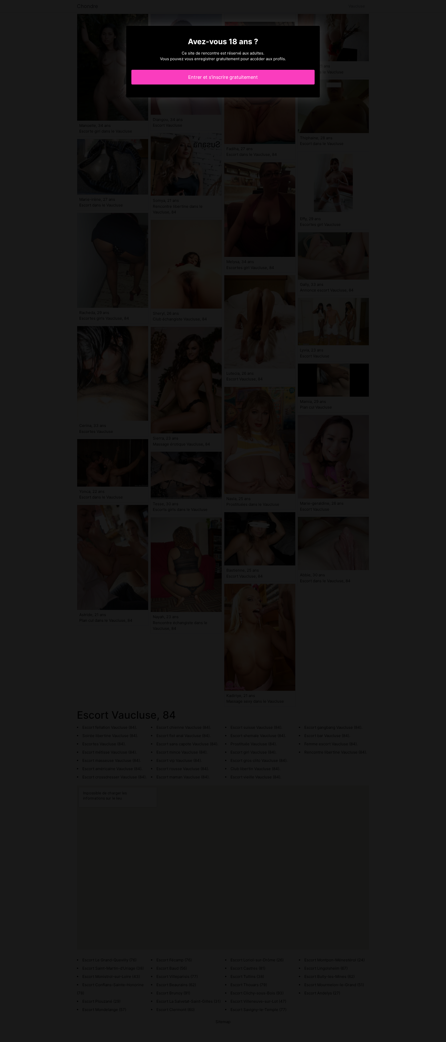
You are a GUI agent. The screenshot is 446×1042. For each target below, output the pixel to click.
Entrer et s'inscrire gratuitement (223, 77)
